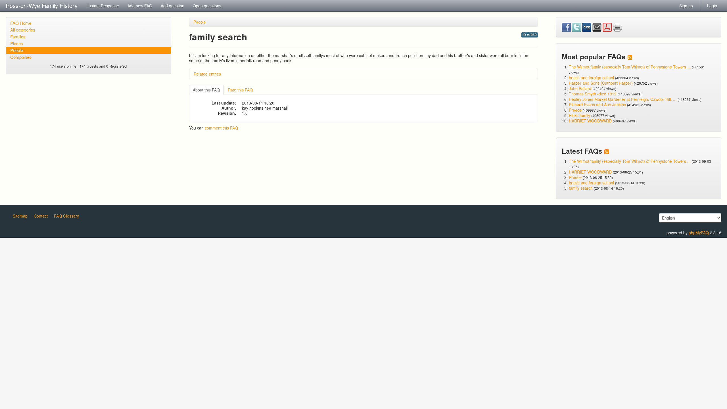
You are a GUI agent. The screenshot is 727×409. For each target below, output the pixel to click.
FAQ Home (20, 23)
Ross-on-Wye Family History (42, 5)
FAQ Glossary (66, 216)
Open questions (207, 6)
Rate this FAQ (240, 90)
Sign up (686, 6)
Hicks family (580, 115)
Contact (41, 216)
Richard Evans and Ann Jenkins (597, 104)
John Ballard (580, 88)
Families (18, 36)
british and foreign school (591, 77)
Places (16, 43)
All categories (22, 30)
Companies (21, 57)
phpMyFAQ (699, 232)
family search (581, 188)
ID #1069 (530, 34)
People (16, 50)
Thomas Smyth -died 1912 (593, 94)
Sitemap (20, 216)
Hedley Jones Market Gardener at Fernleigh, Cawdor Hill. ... (622, 99)
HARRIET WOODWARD (590, 121)
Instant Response (103, 6)
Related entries (207, 74)
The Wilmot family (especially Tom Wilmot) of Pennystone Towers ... (630, 67)
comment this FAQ (221, 128)
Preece (575, 110)
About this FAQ (206, 90)
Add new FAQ (140, 6)
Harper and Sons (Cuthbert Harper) (601, 83)
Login (712, 6)
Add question (172, 6)
